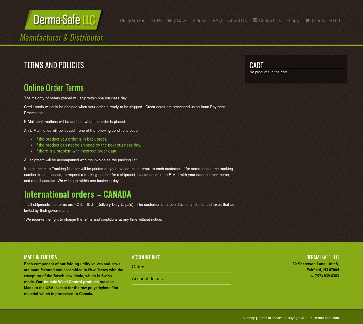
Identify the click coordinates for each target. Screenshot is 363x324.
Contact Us (269, 20)
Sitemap (248, 318)
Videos (199, 20)
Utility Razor (132, 20)
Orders (138, 266)
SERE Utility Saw (168, 20)
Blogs (293, 20)
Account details (147, 278)
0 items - (324, 20)
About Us (237, 20)
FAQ (217, 20)
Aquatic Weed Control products (71, 282)
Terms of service (270, 318)
